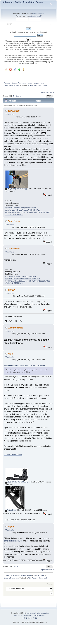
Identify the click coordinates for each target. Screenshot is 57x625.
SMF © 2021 (28, 615)
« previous (45, 92)
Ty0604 (11, 290)
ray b (10, 353)
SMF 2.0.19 (18, 615)
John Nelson (14, 221)
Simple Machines (39, 615)
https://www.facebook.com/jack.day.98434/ (20, 208)
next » (51, 92)
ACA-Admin (32, 85)
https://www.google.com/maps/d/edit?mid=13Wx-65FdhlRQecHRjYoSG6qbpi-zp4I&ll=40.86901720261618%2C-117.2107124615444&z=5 (28, 212)
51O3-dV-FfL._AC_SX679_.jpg (18, 482)
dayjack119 (13, 110)
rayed (11, 526)
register (40, 14)
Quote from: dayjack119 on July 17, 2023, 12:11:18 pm (24, 365)
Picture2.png (11, 510)
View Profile (9, 114)
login (34, 14)
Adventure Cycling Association (38, 613)
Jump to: (50, 584)
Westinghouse (15, 327)
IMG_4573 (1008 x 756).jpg (17, 189)
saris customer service (13, 541)
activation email (35, 16)
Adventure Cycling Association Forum (23, 2)
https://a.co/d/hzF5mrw (13, 454)
